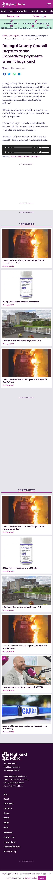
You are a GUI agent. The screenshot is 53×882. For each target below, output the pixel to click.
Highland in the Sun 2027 (33, 28)
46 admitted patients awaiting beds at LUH (21, 340)
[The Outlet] (48, 26)
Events (44, 11)
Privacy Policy (10, 851)
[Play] (5, 147)
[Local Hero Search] (11, 21)
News (3, 11)
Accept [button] (41, 878)
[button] (4, 74)
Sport (11, 11)
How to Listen (10, 842)
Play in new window (20, 156)
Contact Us (9, 837)
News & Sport (13, 36)
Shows (7, 818)
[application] (26, 147)
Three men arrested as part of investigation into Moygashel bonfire (23, 261)
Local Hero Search (11, 23)
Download (35, 156)
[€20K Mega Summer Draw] (11, 26)
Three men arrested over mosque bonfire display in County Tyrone (24, 380)
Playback (34, 11)
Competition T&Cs (12, 847)
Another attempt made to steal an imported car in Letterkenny (24, 727)
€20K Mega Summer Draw (11, 28)
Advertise (8, 832)
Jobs (6, 827)
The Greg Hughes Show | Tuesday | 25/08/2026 (22, 687)
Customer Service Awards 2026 (36, 23)
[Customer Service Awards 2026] (36, 21)
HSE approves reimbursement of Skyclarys (21, 301)
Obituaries (22, 11)
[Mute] (40, 147)
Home (4, 36)
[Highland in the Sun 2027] (33, 26)
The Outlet (48, 28)
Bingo (6, 822)
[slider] (45, 147)
